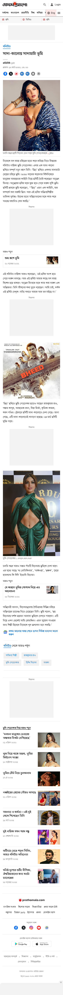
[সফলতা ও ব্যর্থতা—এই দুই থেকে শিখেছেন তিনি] (49, 817)
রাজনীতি (25, 13)
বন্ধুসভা (9, 912)
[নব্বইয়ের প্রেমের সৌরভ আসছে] (49, 798)
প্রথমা (38, 912)
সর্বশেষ (5, 13)
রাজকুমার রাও (30, 655)
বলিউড (7, 46)
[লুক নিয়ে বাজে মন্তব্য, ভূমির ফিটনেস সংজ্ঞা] (49, 759)
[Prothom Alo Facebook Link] (17, 928)
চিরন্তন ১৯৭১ (19, 912)
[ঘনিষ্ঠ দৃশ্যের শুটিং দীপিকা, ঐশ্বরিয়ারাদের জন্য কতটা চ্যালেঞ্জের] (49, 876)
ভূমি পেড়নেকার (12, 662)
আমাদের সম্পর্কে (10, 956)
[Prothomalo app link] (21, 944)
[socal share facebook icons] (5, 75)
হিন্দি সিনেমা (31, 662)
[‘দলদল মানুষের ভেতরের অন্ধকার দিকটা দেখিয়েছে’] (49, 740)
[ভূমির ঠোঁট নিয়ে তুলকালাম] (49, 778)
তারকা (46, 662)
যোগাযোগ (22, 961)
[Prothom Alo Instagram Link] (32, 928)
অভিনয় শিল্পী (11, 655)
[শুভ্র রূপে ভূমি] (52, 260)
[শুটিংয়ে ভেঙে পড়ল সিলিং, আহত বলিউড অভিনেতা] (49, 856)
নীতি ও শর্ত (50, 956)
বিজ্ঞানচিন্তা (37, 907)
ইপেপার (30, 912)
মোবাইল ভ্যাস (49, 912)
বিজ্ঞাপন (25, 956)
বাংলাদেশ (15, 13)
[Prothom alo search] (44, 4)
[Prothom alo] (14, 4)
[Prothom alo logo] (31, 901)
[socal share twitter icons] (11, 75)
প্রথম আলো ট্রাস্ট (50, 907)
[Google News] (46, 928)
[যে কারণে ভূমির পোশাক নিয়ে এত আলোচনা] (52, 590)
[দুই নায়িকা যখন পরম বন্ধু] (49, 837)
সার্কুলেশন (37, 956)
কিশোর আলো (24, 907)
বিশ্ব (32, 13)
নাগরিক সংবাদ (9, 907)
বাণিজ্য (40, 13)
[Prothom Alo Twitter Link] (25, 928)
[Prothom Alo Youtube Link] (40, 928)
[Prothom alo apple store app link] (42, 944)
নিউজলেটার (35, 961)
